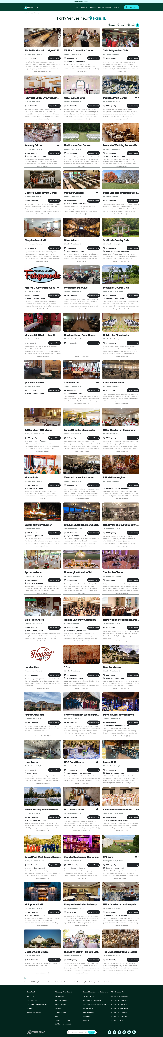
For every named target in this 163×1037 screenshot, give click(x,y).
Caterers (58, 1008)
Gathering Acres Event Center (41, 192)
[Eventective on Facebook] (109, 1032)
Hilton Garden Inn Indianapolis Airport (123, 904)
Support (86, 1020)
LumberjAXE (109, 762)
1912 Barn (108, 857)
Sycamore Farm (33, 572)
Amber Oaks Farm (34, 714)
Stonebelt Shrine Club (76, 287)
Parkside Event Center (115, 97)
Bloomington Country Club (78, 572)
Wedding (84, 7)
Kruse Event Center (113, 382)
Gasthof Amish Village (37, 951)
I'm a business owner (81, 1)
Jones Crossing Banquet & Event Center (46, 809)
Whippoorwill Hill (34, 904)
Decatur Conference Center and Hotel (85, 857)
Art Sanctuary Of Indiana (38, 430)
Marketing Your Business (92, 1000)
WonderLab (31, 477)
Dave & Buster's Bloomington (118, 714)
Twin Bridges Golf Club (115, 50)
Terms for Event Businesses (37, 1004)
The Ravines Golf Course (77, 145)
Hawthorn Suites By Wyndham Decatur (45, 97)
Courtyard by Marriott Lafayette (120, 809)
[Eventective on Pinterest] (119, 1032)
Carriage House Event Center (80, 335)
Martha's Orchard (74, 192)
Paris (25, 13)
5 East (67, 667)
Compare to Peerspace (119, 1012)
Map (132, 25)
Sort (122, 25)
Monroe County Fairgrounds (40, 287)
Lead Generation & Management (94, 1004)
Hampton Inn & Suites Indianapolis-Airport (86, 904)
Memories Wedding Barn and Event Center (126, 145)
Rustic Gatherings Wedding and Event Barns (88, 714)
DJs (56, 1016)
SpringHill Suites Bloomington (79, 430)
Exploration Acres (34, 619)
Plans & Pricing (88, 996)
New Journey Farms (74, 97)
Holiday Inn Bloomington (116, 335)
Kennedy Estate (33, 145)
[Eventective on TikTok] (124, 1032)
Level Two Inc (32, 762)
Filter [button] (113, 25)
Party (76, 7)
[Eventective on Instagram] (114, 1032)
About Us (30, 996)
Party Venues (59, 996)
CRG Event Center (74, 762)
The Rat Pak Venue (113, 572)
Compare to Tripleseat (119, 1004)
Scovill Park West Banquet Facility (43, 857)
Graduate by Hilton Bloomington (81, 524)
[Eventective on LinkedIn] (134, 1032)
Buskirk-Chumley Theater (38, 524)
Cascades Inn (71, 382)
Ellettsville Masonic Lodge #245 (42, 50)
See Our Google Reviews (119, 996)
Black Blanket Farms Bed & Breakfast (123, 192)
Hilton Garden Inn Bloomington (119, 430)
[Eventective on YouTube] (129, 1032)
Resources (86, 1016)
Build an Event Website (63, 1024)
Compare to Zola (117, 1020)
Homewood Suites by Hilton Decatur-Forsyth (127, 619)
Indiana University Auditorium (80, 619)
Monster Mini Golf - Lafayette (40, 335)
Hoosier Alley (32, 667)
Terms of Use (32, 1000)
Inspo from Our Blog (62, 1020)
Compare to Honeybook (119, 1008)
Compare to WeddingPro (119, 1000)
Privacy (29, 1008)
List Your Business (104, 7)
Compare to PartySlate (119, 1016)
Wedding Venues (61, 1000)
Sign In (116, 7)
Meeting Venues (60, 1004)
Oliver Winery (71, 240)
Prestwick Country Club (116, 287)
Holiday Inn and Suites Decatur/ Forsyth (124, 524)
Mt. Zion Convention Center (79, 50)
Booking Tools (88, 1008)
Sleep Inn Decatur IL (35, 240)
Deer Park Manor (112, 667)
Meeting (93, 7)
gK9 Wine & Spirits (34, 382)
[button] (137, 25)
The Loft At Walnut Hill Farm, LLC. (81, 951)
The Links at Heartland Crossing (120, 951)
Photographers (60, 1012)
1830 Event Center (74, 809)
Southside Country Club (116, 240)
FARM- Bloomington (114, 477)
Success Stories (88, 1012)
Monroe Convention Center (79, 477)
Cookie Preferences (34, 1012)
